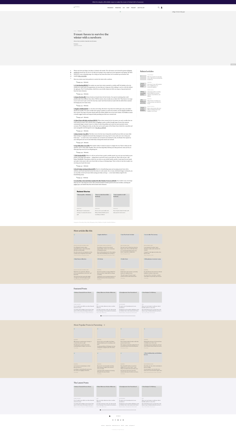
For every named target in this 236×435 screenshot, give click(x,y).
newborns (76, 72)
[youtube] (118, 420)
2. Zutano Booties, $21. (80, 97)
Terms (126, 425)
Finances (83, 312)
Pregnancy (110, 7)
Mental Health (150, 90)
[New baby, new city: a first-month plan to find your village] (153, 357)
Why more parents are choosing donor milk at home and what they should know (154, 78)
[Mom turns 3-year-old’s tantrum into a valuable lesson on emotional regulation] (143, 85)
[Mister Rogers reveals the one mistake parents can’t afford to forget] (143, 101)
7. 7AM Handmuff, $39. (80, 155)
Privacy (122, 425)
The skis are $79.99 (100, 128)
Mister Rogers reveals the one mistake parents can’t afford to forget (154, 102)
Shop (128, 7)
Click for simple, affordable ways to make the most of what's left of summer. (118, 2)
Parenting (118, 7)
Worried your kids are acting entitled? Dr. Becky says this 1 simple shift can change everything (106, 273)
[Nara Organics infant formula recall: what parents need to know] (121, 200)
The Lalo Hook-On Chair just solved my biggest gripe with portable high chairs (129, 248)
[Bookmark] (70, 78)
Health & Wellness (111, 222)
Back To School (150, 106)
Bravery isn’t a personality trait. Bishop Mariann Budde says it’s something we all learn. (102, 212)
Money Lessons (77, 304)
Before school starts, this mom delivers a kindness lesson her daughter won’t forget (154, 110)
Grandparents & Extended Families (128, 313)
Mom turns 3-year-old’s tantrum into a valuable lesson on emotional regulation (154, 86)
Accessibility (132, 425)
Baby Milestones (102, 312)
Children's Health (102, 222)
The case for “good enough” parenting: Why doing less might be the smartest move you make (105, 367)
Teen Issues (152, 312)
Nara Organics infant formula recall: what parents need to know (129, 342)
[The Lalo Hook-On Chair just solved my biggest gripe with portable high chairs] (130, 239)
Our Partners (150, 75)
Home (75, 31)
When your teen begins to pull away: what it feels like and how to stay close (151, 307)
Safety (126, 348)
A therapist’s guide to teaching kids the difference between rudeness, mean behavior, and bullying (154, 94)
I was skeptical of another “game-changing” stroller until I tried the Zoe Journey (152, 249)
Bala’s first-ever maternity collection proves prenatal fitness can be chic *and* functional (83, 273)
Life (124, 7)
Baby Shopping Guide (92, 222)
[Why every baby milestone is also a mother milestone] (106, 297)
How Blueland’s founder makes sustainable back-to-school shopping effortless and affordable (82, 249)
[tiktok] (121, 420)
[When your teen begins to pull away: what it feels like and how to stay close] (152, 297)
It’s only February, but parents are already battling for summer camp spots (153, 272)
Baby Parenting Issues (148, 364)
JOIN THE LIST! (141, 7)
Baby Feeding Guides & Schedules (104, 245)
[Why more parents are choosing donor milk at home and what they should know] (143, 77)
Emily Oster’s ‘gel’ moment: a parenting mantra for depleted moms (129, 272)
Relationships (122, 304)
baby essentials (82, 76)
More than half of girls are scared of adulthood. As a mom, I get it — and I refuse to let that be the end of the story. (129, 367)
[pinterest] (123, 420)
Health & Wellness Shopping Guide (81, 245)
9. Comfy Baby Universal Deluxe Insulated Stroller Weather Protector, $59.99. (95, 181)
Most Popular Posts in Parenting (88, 325)
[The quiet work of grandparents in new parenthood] (129, 297)
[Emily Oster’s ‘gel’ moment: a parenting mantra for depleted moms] (130, 263)
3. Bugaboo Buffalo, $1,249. (81, 109)
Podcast (133, 7)
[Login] (161, 8)
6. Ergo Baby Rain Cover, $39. (82, 145)
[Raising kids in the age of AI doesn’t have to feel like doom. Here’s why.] (153, 333)
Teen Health (146, 312)
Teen (143, 304)
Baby (85, 222)
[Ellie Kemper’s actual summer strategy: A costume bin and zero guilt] (85, 200)
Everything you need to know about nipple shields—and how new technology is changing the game (106, 249)
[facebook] (115, 420)
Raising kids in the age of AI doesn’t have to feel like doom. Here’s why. (153, 342)
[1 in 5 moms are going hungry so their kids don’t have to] (83, 357)
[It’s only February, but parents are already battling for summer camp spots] (153, 263)
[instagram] (113, 420)
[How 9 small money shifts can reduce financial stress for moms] (84, 297)
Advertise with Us (116, 425)
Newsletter (108, 425)
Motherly (76, 44)
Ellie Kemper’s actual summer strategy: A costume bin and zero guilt (84, 212)
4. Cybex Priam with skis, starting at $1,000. (86, 120)
